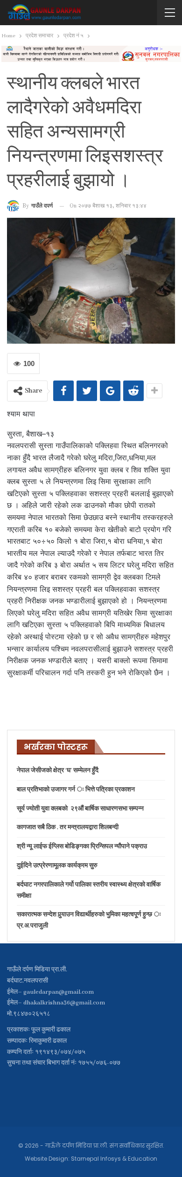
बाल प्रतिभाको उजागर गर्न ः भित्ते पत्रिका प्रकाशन (76, 790)
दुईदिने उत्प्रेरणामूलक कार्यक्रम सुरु (57, 866)
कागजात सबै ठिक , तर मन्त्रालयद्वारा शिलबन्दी (68, 827)
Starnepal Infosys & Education (114, 1159)
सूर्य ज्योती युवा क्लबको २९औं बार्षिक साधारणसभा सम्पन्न (80, 809)
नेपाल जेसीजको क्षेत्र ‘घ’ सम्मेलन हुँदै (57, 771)
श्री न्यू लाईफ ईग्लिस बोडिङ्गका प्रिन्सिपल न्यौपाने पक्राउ (82, 847)
